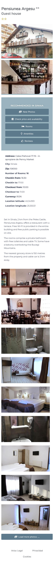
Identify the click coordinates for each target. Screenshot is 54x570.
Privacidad (37, 550)
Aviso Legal (17, 550)
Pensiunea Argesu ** (20, 8)
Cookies (27, 556)
